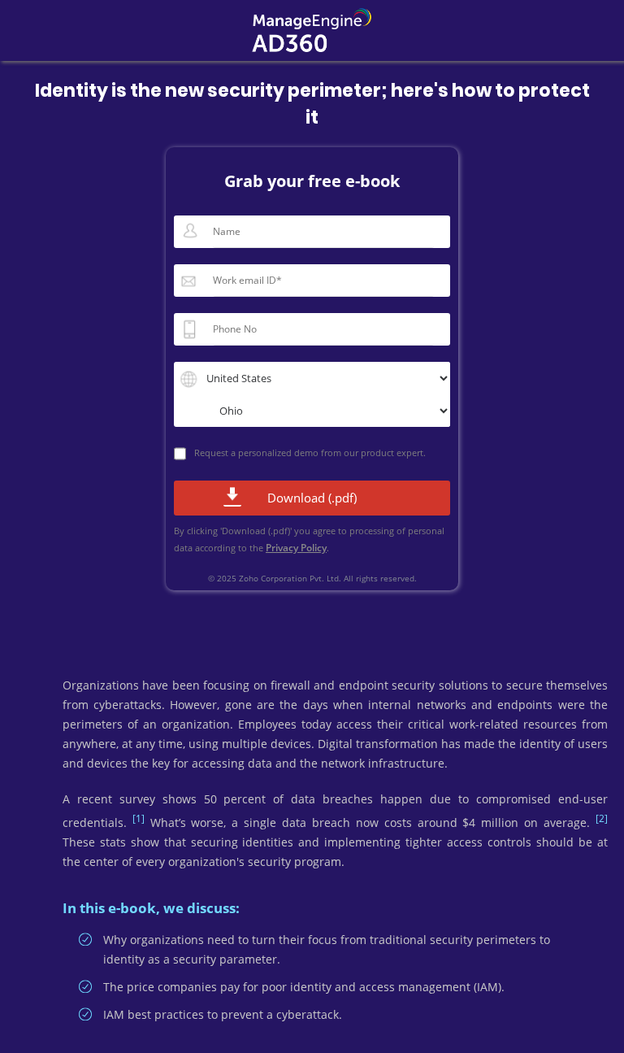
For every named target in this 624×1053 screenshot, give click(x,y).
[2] (602, 818)
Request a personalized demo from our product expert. (310, 452)
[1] (138, 818)
